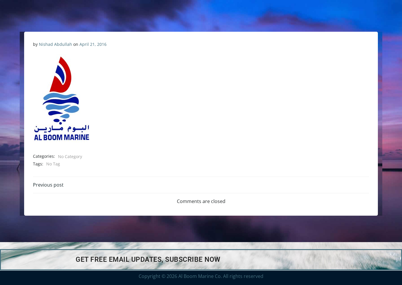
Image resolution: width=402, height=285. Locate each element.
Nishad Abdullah (55, 44)
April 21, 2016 (93, 44)
